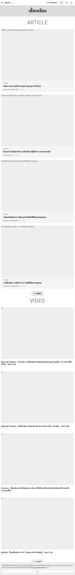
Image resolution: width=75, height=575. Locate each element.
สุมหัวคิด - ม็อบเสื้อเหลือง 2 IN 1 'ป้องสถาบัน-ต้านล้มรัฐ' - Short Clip (27, 552)
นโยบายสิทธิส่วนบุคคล (39, 567)
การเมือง (5, 83)
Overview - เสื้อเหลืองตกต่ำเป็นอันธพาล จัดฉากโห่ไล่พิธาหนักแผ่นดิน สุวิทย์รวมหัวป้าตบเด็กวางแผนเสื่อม (35, 489)
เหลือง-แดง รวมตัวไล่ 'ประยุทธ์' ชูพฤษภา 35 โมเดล (22, 86)
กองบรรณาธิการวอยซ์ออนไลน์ (10, 90)
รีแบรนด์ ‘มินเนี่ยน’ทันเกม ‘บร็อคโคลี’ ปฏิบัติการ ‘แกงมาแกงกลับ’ (27, 151)
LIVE (61, 2)
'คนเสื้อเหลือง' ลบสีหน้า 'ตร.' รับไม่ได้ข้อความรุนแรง (22, 282)
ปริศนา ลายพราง (7, 155)
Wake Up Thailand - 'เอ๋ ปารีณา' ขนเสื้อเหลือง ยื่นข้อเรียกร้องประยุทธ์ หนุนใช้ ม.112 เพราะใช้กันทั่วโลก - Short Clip (36, 363)
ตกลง (37, 571)
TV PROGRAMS (52, 2)
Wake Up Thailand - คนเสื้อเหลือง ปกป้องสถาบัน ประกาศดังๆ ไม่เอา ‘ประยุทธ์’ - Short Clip (35, 426)
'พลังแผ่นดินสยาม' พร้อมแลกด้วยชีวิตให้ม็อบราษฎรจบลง (24, 217)
